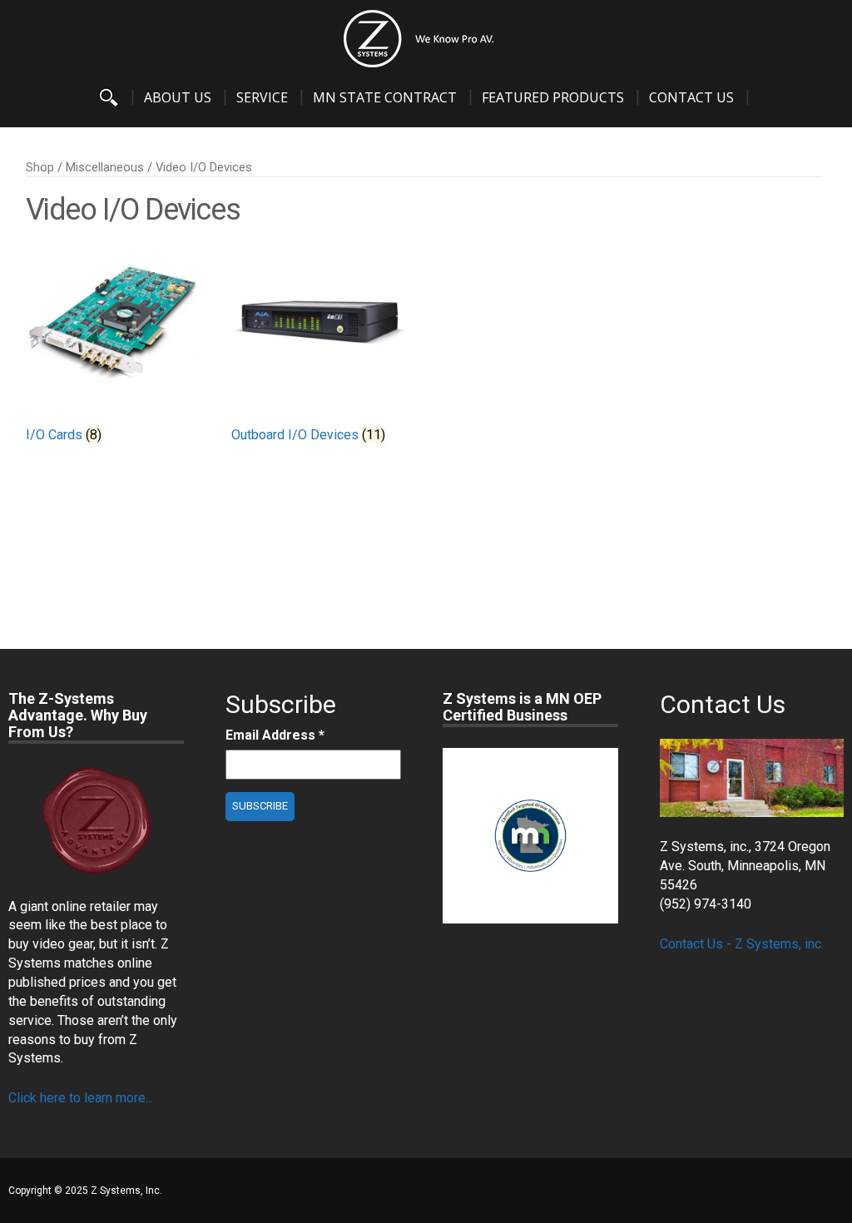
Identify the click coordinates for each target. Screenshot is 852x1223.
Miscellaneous (105, 167)
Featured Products (553, 97)
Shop (40, 167)
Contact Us (691, 97)
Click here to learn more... (80, 1098)
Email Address (274, 735)
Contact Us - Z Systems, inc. (742, 944)
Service (262, 97)
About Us (177, 97)
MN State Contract (385, 97)
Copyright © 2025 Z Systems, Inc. (85, 1190)
